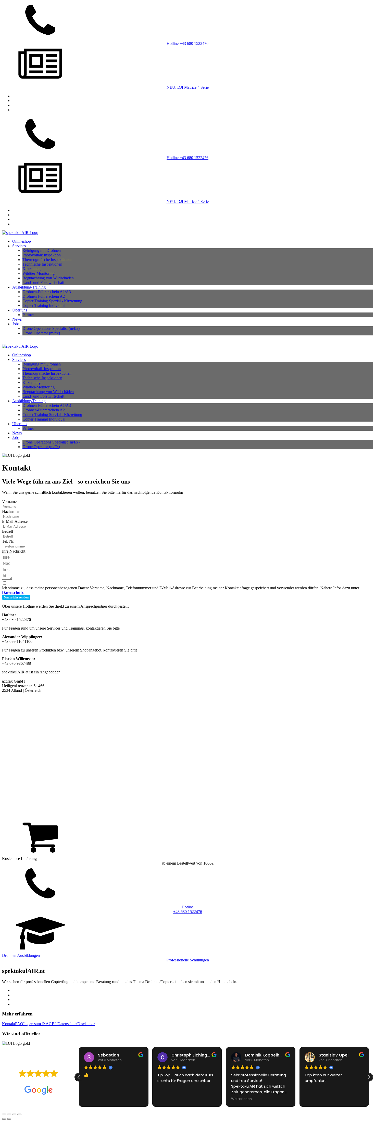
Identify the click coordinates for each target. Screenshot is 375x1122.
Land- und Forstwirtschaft (43, 282)
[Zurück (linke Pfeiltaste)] (4, 1119)
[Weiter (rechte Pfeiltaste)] (9, 1119)
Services (19, 246)
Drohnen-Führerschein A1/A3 (46, 292)
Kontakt (8, 1024)
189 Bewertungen (52, 1081)
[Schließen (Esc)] (19, 1114)
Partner (28, 314)
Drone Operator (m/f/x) (41, 333)
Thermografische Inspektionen (46, 259)
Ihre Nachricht (13, 551)
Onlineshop (21, 241)
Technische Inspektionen (42, 264)
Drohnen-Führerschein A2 (43, 296)
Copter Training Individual (43, 305)
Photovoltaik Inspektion (41, 255)
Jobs (15, 324)
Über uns (19, 310)
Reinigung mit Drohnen (41, 250)
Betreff (7, 531)
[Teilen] (14, 1114)
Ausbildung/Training (29, 287)
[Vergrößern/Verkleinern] (4, 1114)
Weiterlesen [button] (241, 1099)
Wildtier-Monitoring (38, 273)
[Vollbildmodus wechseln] (9, 1114)
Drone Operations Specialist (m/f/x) (51, 328)
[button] (369, 1077)
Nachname (10, 511)
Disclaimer (86, 1024)
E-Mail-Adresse (15, 521)
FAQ (19, 1024)
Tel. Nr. (8, 541)
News (17, 319)
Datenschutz (67, 1024)
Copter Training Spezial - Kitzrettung (52, 301)
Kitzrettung (31, 269)
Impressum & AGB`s (40, 1024)
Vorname (9, 501)
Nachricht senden (16, 597)
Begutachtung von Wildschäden (48, 278)
